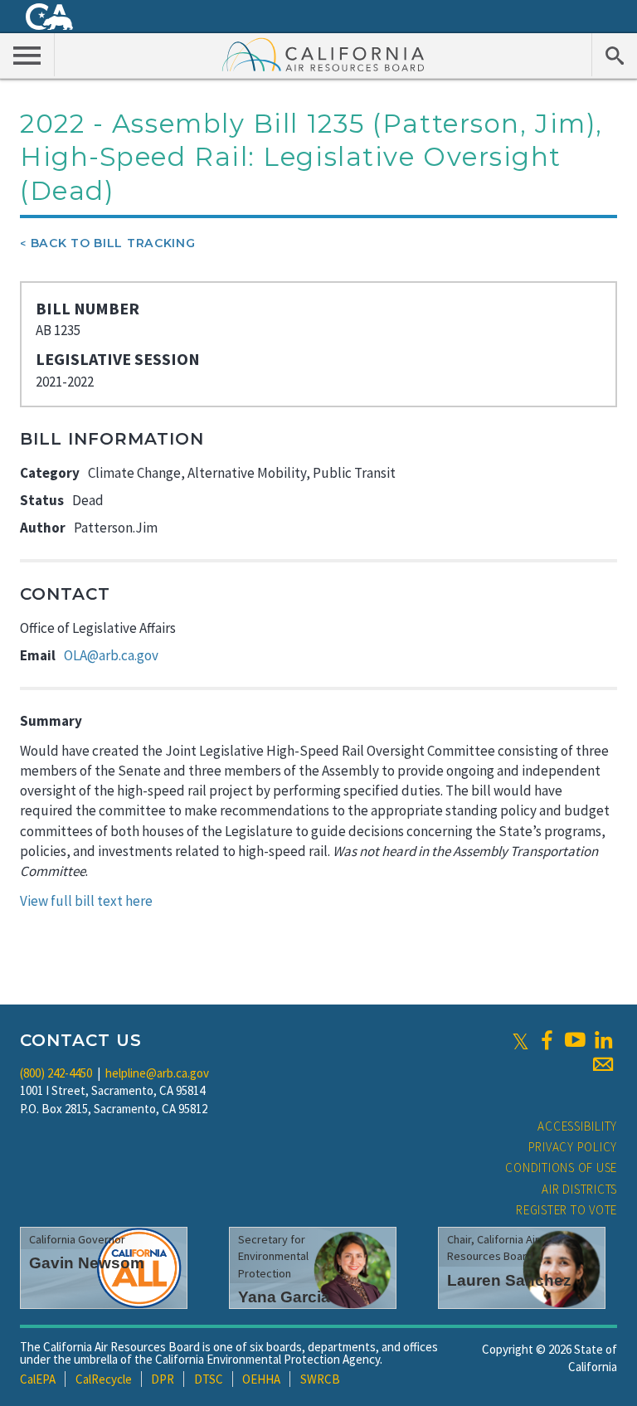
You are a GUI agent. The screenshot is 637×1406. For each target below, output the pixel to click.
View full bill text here (86, 901)
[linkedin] (603, 1040)
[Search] (614, 54)
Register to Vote (566, 1210)
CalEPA (38, 1379)
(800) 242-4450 (56, 1073)
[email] (603, 1064)
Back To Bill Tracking (113, 243)
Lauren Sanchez (509, 1280)
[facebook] (546, 1040)
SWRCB (320, 1379)
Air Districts (579, 1189)
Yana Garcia (284, 1297)
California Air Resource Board (323, 54)
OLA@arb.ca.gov (111, 655)
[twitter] (520, 1040)
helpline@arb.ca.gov (157, 1073)
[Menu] (27, 54)
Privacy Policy (573, 1147)
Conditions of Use (561, 1167)
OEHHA (261, 1379)
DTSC (208, 1379)
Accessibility (577, 1126)
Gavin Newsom (86, 1263)
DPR (162, 1379)
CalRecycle (103, 1379)
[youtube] (575, 1040)
